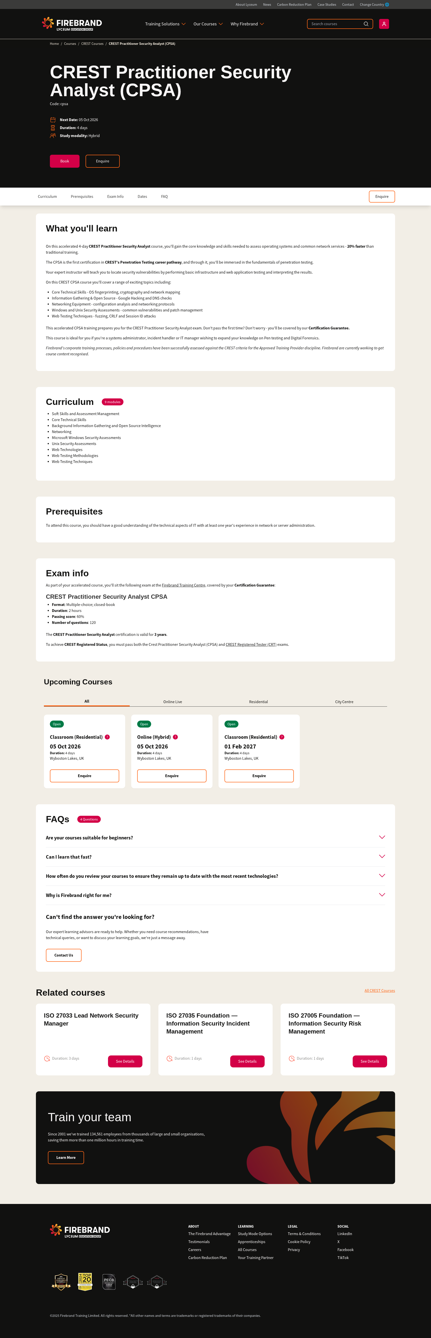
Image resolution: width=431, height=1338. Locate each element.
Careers (194, 1249)
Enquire (102, 161)
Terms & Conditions (304, 1233)
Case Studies (327, 4)
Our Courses (205, 24)
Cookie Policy (299, 1241)
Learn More (66, 1157)
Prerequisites (82, 196)
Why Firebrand (244, 24)
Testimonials (199, 1241)
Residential (258, 701)
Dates (142, 196)
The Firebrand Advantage (209, 1233)
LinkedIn (344, 1233)
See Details (125, 1061)
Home (54, 43)
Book (64, 161)
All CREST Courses (380, 990)
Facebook (345, 1249)
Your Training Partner (256, 1257)
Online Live (172, 701)
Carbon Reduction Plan (294, 4)
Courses (70, 43)
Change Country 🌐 (374, 4)
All (87, 701)
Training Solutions (162, 24)
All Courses (247, 1249)
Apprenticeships (251, 1241)
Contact (348, 4)
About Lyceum (246, 4)
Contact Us (63, 955)
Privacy (294, 1249)
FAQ (164, 196)
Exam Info (115, 196)
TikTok (343, 1257)
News (267, 4)
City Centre (344, 701)
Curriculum (47, 196)
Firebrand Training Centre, (184, 585)
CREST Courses (92, 43)
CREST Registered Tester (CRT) (251, 644)
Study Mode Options (255, 1233)
